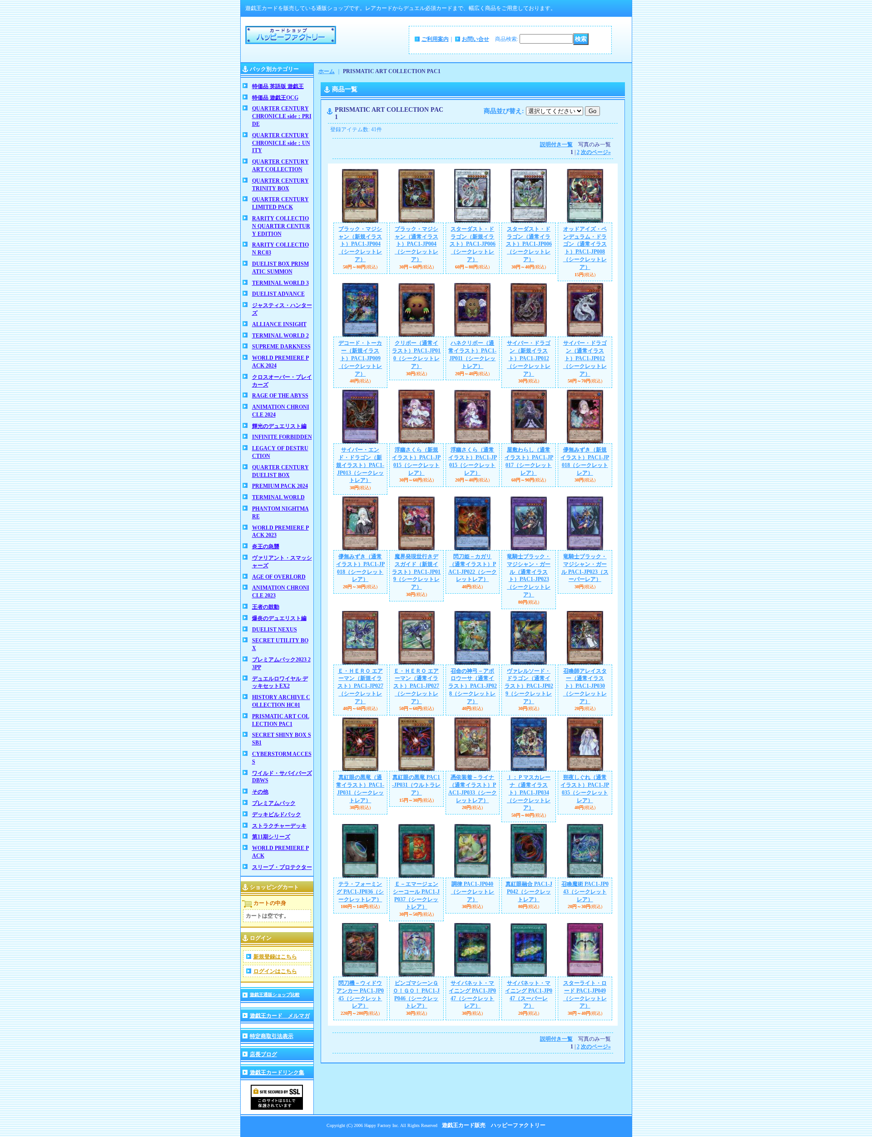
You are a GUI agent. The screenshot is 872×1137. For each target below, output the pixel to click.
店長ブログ (263, 1054)
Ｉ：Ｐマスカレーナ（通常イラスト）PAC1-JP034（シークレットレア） (528, 792)
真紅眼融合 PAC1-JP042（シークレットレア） (528, 892)
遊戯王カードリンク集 (277, 1072)
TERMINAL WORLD (278, 497)
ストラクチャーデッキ (279, 826)
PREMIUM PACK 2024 (280, 486)
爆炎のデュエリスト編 (279, 618)
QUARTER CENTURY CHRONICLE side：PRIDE (282, 116)
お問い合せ (475, 39)
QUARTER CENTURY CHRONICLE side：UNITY (281, 143)
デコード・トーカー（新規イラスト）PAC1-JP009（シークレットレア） (360, 358)
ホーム (326, 71)
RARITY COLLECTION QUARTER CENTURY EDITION (281, 226)
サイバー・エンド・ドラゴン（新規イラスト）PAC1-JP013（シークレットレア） (360, 465)
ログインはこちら (275, 971)
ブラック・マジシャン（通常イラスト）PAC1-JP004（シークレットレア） (416, 244)
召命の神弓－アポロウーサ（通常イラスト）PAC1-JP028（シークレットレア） (472, 686)
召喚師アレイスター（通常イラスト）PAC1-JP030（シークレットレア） (585, 686)
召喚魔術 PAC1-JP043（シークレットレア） (585, 892)
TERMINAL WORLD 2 (280, 336)
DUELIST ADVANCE (278, 294)
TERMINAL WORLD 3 (280, 283)
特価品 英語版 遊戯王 (278, 86)
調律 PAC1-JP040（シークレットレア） (472, 892)
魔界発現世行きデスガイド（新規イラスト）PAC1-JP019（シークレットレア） (416, 571)
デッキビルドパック (276, 814)
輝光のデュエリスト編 (279, 426)
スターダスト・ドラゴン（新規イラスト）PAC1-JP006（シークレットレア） (472, 244)
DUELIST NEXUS (274, 629)
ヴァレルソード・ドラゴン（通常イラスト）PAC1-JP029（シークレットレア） (529, 686)
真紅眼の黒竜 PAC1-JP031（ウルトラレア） (416, 785)
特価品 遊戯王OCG (275, 97)
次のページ (596, 152)
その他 (260, 792)
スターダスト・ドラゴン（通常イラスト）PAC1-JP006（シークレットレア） (529, 244)
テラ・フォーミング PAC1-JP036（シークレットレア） (360, 892)
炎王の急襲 (265, 546)
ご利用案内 (435, 39)
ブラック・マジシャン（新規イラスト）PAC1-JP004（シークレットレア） (360, 244)
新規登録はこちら (275, 956)
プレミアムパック (274, 803)
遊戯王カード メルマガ (280, 1016)
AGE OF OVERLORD (279, 577)
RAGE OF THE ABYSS (280, 395)
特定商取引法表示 (271, 1036)
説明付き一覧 (556, 144)
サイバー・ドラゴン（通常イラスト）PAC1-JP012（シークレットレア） (585, 358)
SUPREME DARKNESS (281, 346)
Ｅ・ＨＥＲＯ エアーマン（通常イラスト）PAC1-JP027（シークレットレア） (416, 686)
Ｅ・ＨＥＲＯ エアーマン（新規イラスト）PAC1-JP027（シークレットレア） (360, 686)
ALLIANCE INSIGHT (279, 324)
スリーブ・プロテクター (282, 867)
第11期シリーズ (271, 837)
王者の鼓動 (265, 607)
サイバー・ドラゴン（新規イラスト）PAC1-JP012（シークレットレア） (528, 358)
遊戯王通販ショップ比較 (275, 994)
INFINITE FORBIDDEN (282, 437)
